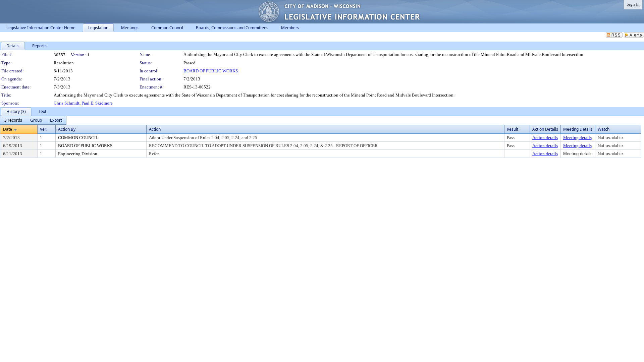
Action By (66, 129)
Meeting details (577, 137)
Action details (545, 137)
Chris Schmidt (66, 103)
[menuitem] (13, 120)
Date (7, 129)
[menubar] (33, 120)
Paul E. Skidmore (97, 103)
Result (512, 129)
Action (155, 129)
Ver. (43, 129)
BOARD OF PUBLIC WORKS (210, 70)
